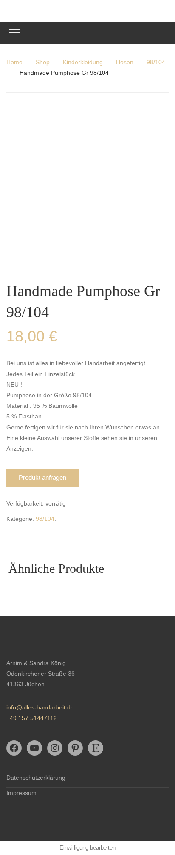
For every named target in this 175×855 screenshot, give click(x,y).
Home (14, 62)
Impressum (21, 792)
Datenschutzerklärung (35, 777)
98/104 (156, 62)
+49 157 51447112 (31, 718)
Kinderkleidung (83, 62)
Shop (43, 62)
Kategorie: (20, 518)
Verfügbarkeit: (25, 503)
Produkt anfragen (42, 477)
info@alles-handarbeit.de (40, 707)
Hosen (124, 62)
